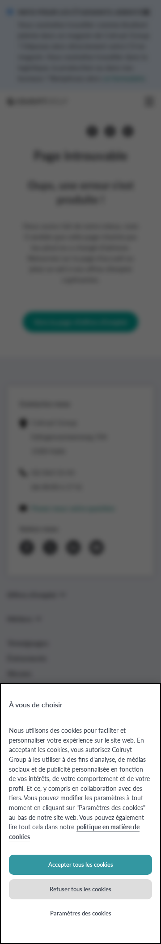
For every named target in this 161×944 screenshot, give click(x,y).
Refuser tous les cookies (80, 889)
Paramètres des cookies (80, 913)
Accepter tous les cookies (80, 864)
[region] (80, 813)
